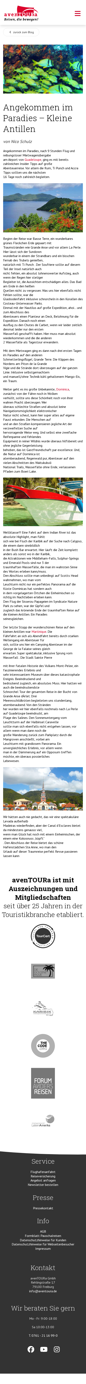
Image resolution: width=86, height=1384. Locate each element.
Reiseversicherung (43, 1176)
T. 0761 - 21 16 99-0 (43, 1335)
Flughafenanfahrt (43, 1172)
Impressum (43, 1248)
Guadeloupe (33, 159)
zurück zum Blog (23, 32)
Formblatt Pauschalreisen (43, 1236)
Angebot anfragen (43, 1180)
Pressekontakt (43, 1208)
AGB (43, 1231)
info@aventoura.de (43, 1291)
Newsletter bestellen (43, 1185)
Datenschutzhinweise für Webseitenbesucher (43, 1244)
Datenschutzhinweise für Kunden (43, 1240)
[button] (77, 15)
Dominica (62, 389)
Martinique (39, 631)
